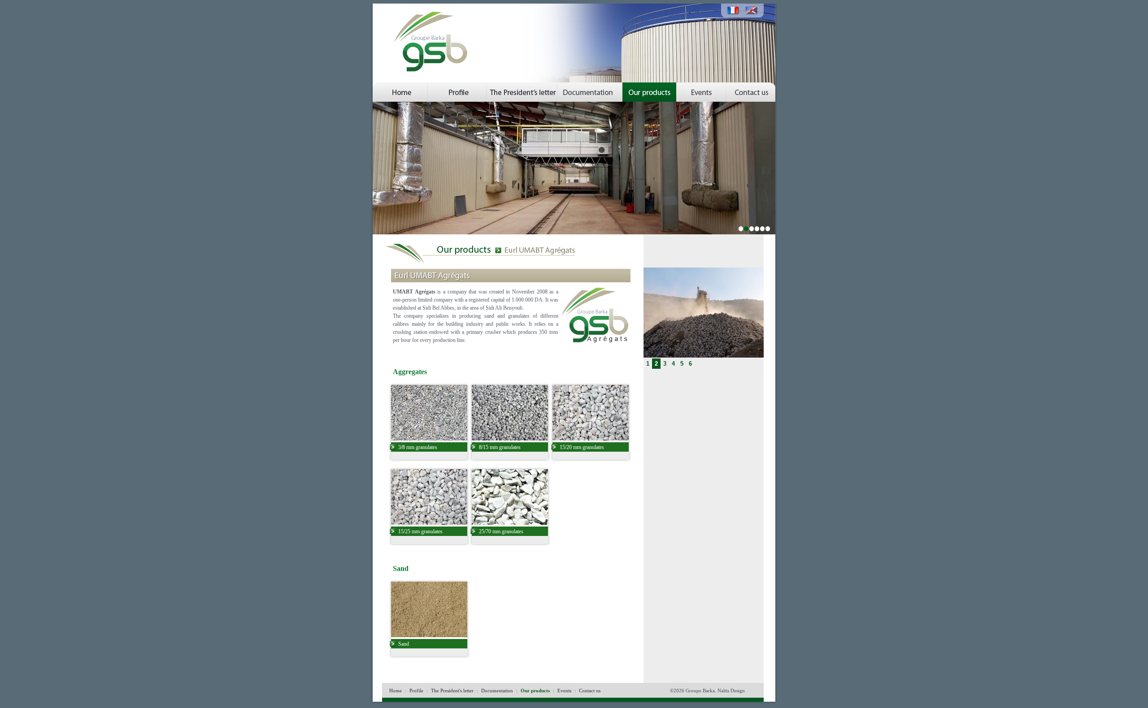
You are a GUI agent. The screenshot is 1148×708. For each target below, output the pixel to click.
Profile (416, 690)
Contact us (589, 690)
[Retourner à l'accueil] (437, 7)
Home (395, 690)
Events (564, 690)
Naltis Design (731, 690)
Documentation (497, 690)
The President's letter (452, 690)
